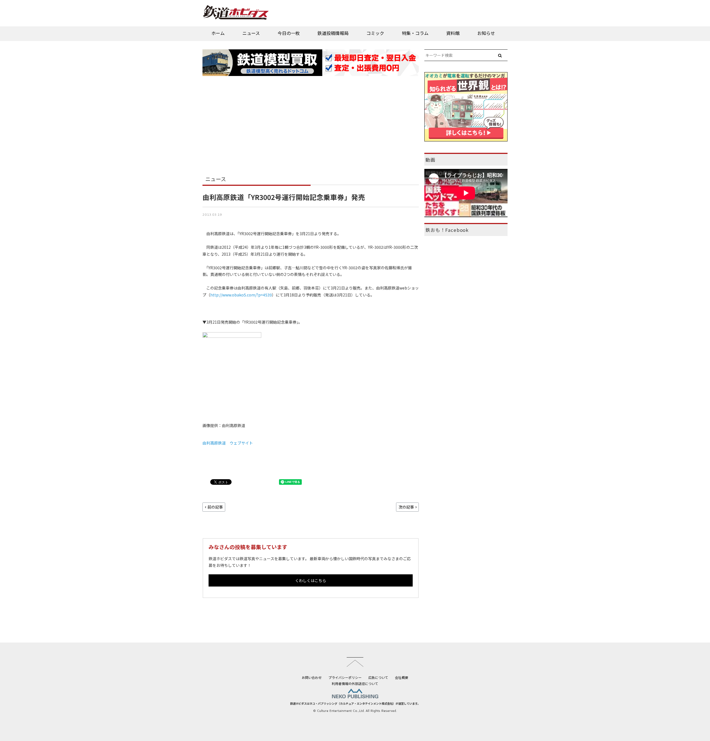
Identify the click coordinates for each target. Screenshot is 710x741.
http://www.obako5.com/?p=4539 (241, 295)
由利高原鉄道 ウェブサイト (227, 443)
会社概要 (401, 677)
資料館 (453, 33)
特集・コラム (415, 33)
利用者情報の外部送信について (355, 683)
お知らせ (486, 33)
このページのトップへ (355, 662)
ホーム (218, 33)
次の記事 (406, 507)
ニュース (251, 33)
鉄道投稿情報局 (333, 33)
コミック (375, 33)
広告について (378, 677)
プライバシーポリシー (345, 677)
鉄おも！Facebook (447, 230)
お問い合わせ (312, 677)
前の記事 (215, 507)
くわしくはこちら (310, 580)
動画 (430, 159)
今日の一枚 (289, 33)
